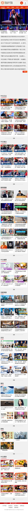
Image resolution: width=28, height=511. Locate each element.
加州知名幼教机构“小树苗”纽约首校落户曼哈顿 (7, 350)
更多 (25, 71)
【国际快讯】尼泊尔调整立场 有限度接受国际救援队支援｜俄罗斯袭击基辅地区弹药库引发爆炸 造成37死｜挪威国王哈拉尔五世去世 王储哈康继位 (20, 199)
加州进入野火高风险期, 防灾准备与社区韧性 (20, 395)
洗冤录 (3, 440)
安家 (12, 7)
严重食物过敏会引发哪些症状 (20, 272)
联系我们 (16, 505)
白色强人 (18, 440)
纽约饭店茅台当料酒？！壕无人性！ (5, 469)
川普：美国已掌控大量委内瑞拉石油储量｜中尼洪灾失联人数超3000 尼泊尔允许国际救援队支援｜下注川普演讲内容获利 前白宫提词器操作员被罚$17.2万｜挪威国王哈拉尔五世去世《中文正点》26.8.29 (6, 108)
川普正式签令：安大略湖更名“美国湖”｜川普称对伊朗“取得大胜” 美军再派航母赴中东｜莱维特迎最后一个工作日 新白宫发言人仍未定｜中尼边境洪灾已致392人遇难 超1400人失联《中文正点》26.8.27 (7, 120)
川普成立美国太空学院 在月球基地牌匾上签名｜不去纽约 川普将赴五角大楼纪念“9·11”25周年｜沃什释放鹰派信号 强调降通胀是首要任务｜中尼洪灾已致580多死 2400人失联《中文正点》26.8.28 (21, 108)
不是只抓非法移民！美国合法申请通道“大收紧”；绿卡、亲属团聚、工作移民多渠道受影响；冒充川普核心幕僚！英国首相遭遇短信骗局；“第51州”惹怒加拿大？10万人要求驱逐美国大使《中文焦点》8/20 (21, 154)
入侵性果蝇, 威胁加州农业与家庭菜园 (7, 421)
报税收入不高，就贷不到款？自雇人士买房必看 (6, 375)
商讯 (22, 7)
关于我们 (5, 505)
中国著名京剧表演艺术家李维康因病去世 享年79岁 (14, 53)
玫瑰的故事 (4, 450)
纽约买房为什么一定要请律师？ (20, 375)
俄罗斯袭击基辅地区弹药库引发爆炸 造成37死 (14, 62)
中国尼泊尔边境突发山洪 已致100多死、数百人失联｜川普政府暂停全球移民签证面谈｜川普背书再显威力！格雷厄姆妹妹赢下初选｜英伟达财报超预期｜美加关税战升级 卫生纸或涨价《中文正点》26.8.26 (21, 120)
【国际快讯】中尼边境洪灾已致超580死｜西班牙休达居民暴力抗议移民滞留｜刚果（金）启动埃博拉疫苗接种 (7, 225)
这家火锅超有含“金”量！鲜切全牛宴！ (7, 481)
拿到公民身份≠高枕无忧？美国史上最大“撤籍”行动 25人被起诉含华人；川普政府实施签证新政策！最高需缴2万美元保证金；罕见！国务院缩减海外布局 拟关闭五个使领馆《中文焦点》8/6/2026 (21, 166)
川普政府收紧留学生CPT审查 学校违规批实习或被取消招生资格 (7, 238)
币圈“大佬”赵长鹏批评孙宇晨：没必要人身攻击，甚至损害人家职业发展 (14, 56)
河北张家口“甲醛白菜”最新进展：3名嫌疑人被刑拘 (14, 59)
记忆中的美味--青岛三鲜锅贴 (20, 481)
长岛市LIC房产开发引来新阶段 (7, 304)
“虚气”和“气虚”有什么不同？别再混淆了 (7, 284)
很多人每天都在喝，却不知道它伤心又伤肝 (20, 408)
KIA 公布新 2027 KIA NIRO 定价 (7, 408)
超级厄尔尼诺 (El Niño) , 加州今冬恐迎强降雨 (7, 395)
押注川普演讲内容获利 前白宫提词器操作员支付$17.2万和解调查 (14, 69)
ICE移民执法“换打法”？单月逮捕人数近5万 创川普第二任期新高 (14, 32)
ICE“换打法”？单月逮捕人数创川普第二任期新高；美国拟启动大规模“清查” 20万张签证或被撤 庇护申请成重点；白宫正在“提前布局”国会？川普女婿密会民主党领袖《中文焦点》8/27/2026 (7, 154)
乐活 (17, 7)
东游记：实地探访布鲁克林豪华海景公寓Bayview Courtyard (7, 317)
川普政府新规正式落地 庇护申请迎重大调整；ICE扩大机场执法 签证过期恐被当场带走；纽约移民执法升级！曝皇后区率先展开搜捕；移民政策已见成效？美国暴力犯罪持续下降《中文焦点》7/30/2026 (7, 179)
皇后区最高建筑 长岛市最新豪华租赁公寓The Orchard (7, 330)
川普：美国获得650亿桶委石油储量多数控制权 (7, 199)
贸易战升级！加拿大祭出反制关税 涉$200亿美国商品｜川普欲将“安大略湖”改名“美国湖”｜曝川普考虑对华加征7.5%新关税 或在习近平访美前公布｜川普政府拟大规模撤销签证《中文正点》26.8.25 (7, 133)
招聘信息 (22, 505)
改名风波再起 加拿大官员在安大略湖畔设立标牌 (14, 40)
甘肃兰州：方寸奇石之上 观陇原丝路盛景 (20, 212)
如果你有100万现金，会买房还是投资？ (7, 362)
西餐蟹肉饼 (17, 468)
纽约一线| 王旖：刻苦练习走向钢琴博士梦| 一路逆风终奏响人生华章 (20, 350)
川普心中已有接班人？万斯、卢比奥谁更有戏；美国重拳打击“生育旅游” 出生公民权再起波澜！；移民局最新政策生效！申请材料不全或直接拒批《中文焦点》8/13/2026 (7, 166)
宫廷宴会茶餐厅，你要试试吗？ (6, 494)
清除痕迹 (16, 507)
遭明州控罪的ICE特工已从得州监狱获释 (7, 250)
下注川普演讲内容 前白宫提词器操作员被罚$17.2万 (7, 212)
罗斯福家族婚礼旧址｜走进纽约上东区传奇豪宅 (20, 330)
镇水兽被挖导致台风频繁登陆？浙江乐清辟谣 (14, 49)
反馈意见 (10, 505)
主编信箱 (10, 507)
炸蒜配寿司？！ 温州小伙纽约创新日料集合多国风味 (20, 494)
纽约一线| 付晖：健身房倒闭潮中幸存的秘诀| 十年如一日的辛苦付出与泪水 (20, 362)
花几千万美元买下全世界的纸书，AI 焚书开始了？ (14, 43)
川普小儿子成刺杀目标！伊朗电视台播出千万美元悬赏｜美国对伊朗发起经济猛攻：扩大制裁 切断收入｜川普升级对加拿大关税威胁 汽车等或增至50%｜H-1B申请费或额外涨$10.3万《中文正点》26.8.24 (20, 133)
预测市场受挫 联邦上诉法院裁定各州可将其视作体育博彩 (14, 66)
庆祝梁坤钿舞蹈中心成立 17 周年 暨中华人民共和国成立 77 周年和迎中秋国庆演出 (21, 421)
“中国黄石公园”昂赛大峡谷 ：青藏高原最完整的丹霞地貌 (21, 238)
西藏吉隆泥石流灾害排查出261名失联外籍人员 (14, 36)
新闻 (8, 7)
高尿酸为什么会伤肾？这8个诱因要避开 (6, 272)
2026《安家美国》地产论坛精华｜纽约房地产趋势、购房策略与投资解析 (20, 317)
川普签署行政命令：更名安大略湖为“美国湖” (20, 250)
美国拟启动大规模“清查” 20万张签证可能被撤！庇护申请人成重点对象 (23, 32)
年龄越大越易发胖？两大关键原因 (20, 284)
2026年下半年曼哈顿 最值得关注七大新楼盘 (20, 304)
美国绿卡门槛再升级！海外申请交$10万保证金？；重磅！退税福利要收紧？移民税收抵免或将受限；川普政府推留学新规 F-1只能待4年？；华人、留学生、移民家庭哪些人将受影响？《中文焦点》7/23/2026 (20, 179)
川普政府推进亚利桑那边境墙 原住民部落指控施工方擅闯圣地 (20, 225)
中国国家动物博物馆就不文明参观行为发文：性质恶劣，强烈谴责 (14, 46)
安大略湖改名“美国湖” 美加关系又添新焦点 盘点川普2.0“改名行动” (4, 32)
